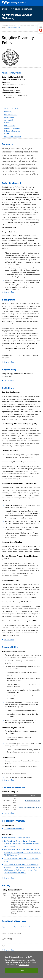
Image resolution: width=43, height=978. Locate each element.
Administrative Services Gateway (17, 16)
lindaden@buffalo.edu (32, 800)
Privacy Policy (24, 965)
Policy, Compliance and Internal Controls (14, 25)
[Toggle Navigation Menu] (40, 28)
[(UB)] (21, 3)
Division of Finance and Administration (17, 9)
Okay (22, 971)
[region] (21, 964)
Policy (28, 25)
